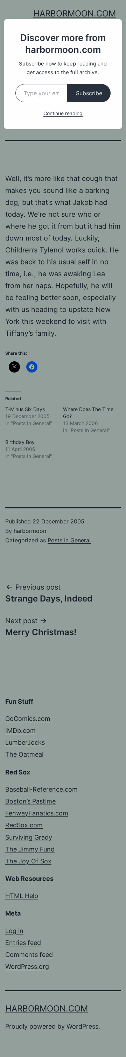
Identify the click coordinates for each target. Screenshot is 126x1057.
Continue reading (63, 113)
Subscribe (89, 93)
